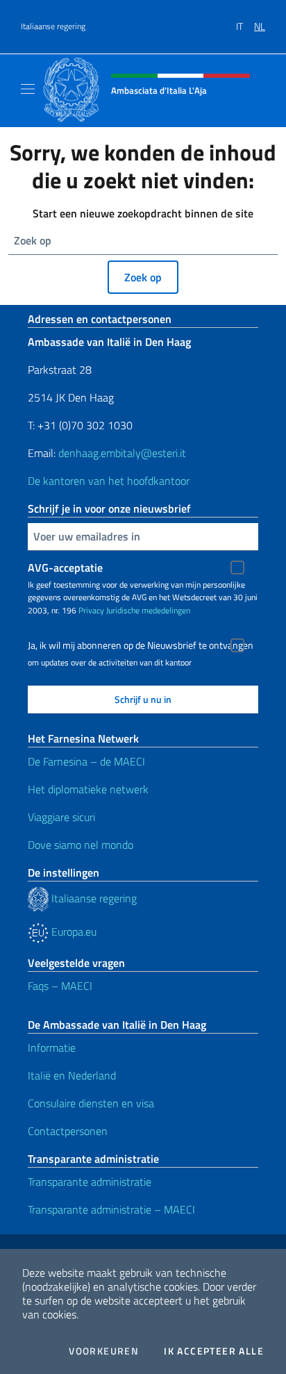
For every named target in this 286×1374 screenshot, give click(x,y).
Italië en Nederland (72, 1075)
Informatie (52, 1047)
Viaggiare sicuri (61, 817)
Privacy (91, 610)
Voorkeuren (104, 1351)
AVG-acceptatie (65, 567)
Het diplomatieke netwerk (88, 789)
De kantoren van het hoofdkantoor (109, 480)
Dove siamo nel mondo (80, 844)
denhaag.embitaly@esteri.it (122, 453)
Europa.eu (72, 931)
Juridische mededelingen (148, 610)
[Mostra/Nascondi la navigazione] (27, 89)
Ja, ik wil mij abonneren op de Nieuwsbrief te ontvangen (140, 645)
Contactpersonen (68, 1131)
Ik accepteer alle (214, 1351)
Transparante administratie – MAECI (111, 1209)
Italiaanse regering (53, 26)
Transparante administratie (89, 1181)
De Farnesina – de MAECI (86, 761)
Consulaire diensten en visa (91, 1103)
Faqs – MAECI (60, 985)
